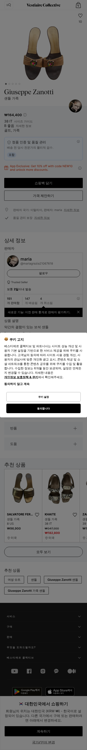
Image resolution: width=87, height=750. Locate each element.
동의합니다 (43, 408)
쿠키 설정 (43, 397)
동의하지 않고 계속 (17, 384)
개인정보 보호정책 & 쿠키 (21, 377)
